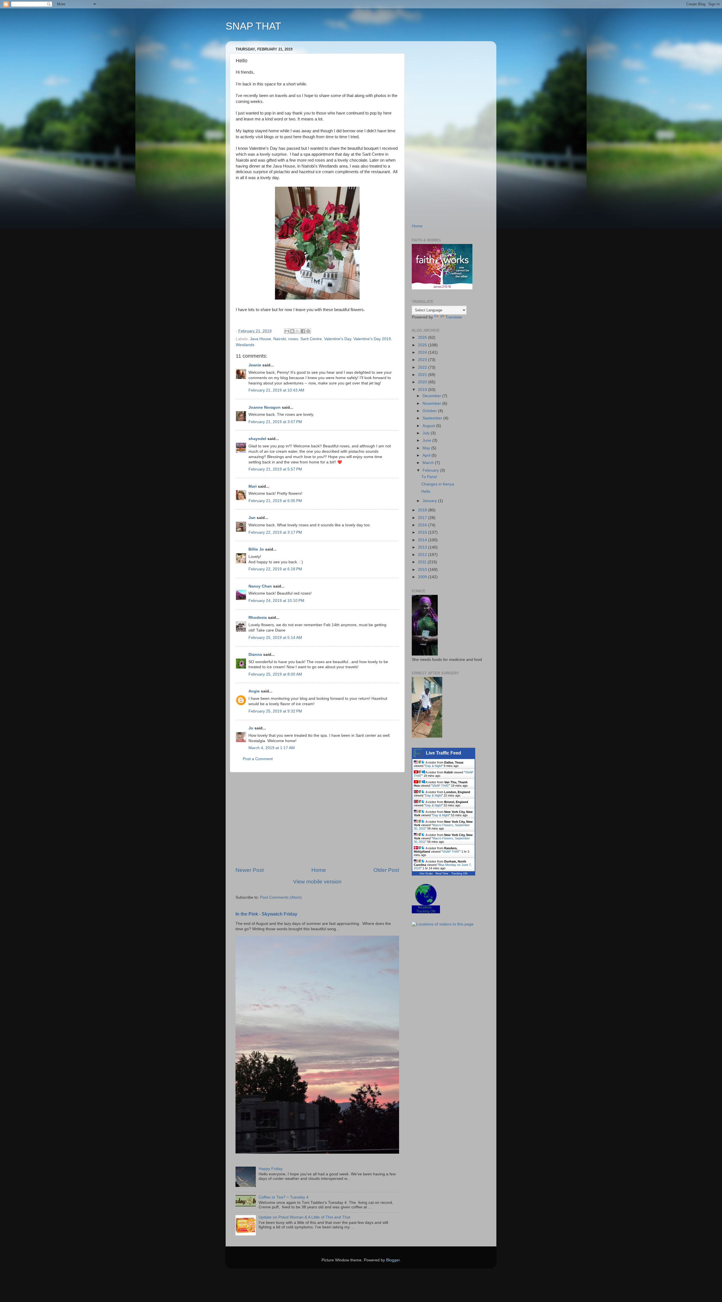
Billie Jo (256, 549)
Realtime (425, 907)
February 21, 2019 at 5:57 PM (275, 469)
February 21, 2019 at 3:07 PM (275, 422)
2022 (423, 367)
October (430, 411)
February (431, 470)
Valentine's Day (337, 339)
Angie (254, 691)
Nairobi (279, 339)
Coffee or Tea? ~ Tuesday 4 (284, 1197)
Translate (453, 317)
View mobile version (317, 882)
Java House (260, 339)
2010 (423, 570)
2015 (423, 532)
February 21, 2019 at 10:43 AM (276, 390)
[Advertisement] (317, 819)
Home (318, 870)
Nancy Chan (260, 586)
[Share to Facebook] (303, 331)
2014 (423, 540)
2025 (423, 345)
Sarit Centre (311, 339)
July (426, 433)
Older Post (386, 870)
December (432, 396)
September (432, 418)
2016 (423, 525)
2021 (423, 375)
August (429, 426)
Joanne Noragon (264, 407)
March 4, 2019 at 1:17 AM (271, 748)
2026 (423, 337)
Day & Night (433, 765)
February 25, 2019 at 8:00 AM (275, 674)
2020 (423, 382)
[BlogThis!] (292, 331)
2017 (423, 518)
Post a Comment (258, 759)
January (430, 501)
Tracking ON (459, 873)
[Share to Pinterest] (308, 331)
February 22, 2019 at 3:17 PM (275, 532)
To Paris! (429, 477)
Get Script (426, 873)
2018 (423, 510)
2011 (423, 562)
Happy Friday (271, 1169)
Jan (252, 518)
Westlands (245, 345)
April (427, 455)
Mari (252, 486)
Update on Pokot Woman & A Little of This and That (304, 1217)
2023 (423, 360)
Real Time (441, 873)
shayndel (257, 439)
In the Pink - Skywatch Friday (266, 914)
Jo (250, 728)
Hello (425, 491)
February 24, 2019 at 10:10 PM (276, 601)
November (432, 403)
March (428, 463)
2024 (423, 352)
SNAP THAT (253, 26)
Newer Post (249, 870)
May (426, 448)
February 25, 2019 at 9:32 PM (275, 711)
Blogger (393, 1260)
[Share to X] (297, 331)
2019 (423, 390)
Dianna (255, 654)
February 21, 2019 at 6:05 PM (275, 501)
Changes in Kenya (437, 484)
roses (293, 339)
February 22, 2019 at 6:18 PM (275, 569)
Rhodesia (257, 617)
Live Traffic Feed (443, 753)
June (427, 440)
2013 (423, 547)
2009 (423, 577)
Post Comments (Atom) (281, 897)
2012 (423, 555)
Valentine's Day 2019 (372, 339)
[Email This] (287, 331)
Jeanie (254, 365)
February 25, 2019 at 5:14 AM (275, 637)
